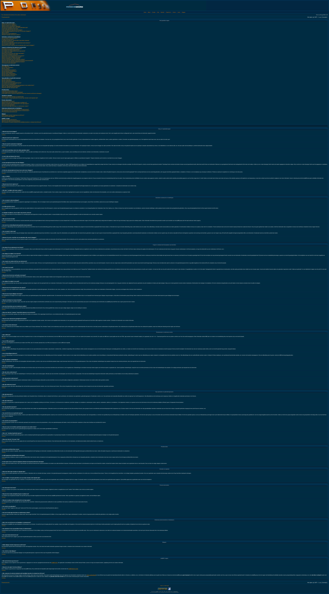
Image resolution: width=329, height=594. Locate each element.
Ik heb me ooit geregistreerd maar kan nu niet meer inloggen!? (16, 31)
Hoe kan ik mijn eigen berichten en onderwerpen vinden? (15, 106)
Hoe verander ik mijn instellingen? (10, 38)
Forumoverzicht (5, 17)
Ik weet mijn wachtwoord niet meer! (10, 28)
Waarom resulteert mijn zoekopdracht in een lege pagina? (15, 103)
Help (158, 12)
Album (149, 12)
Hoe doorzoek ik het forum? (8, 101)
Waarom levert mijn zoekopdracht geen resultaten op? (14, 102)
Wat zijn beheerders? (7, 79)
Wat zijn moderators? (7, 80)
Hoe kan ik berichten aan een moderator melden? (13, 59)
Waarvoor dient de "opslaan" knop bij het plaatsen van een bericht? (17, 60)
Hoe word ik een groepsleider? (9, 84)
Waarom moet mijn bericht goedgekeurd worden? (13, 61)
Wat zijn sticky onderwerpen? (8, 73)
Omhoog (3, 134)
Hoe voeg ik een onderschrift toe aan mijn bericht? (13, 51)
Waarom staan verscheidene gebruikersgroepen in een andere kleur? (18, 85)
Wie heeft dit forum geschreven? (9, 119)
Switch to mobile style (164, 585)
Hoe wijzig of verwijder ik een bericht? (10, 49)
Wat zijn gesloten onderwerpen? (9, 74)
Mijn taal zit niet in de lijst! (8, 41)
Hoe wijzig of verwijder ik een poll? (10, 54)
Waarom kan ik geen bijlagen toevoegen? (11, 57)
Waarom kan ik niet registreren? (9, 33)
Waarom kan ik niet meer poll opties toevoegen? (13, 53)
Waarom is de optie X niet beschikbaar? (11, 121)
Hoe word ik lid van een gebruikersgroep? (11, 82)
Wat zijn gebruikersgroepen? (8, 81)
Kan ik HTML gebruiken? (7, 67)
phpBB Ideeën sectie (73, 568)
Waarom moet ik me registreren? (9, 25)
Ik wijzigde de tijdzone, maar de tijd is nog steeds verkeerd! (15, 40)
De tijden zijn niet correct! (8, 39)
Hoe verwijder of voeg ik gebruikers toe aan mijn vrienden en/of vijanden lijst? (20, 98)
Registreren (168, 12)
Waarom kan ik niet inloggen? (9, 24)
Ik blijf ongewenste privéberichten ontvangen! (12, 92)
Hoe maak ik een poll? (7, 52)
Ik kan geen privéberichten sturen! (10, 91)
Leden (179, 12)
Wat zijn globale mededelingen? (9, 71)
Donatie (153, 12)
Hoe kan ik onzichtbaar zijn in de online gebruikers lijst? (15, 27)
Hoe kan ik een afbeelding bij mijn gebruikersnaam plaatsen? (16, 42)
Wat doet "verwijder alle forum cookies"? (11, 34)
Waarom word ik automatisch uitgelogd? (11, 26)
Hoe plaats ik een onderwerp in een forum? (12, 48)
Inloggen (183, 12)
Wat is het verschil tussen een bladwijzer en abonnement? (15, 109)
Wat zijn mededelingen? (7, 72)
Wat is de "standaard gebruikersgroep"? (11, 86)
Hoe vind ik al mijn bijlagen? (8, 116)
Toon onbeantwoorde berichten (7, 14)
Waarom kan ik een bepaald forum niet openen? (13, 55)
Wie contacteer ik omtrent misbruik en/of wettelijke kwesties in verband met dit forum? (21, 122)
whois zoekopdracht (91, 575)
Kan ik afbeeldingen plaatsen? (9, 70)
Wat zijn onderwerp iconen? (8, 76)
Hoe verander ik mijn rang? (8, 44)
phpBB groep (54, 562)
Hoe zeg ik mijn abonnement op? (9, 111)
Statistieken (176, 591)
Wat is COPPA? (5, 32)
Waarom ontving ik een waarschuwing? (11, 58)
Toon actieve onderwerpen (20, 14)
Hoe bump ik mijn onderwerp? (9, 63)
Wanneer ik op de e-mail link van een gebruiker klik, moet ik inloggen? (18, 45)
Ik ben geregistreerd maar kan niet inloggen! (12, 30)
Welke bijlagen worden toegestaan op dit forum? (13, 115)
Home (145, 12)
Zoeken (174, 12)
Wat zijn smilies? (6, 68)
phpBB (157, 591)
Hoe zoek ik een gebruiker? (8, 104)
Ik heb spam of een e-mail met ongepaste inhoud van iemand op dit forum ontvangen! (21, 93)
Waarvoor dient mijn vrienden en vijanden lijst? (13, 96)
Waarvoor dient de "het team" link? (10, 87)
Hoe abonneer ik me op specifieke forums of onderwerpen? (15, 110)
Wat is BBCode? (5, 66)
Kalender (162, 12)
